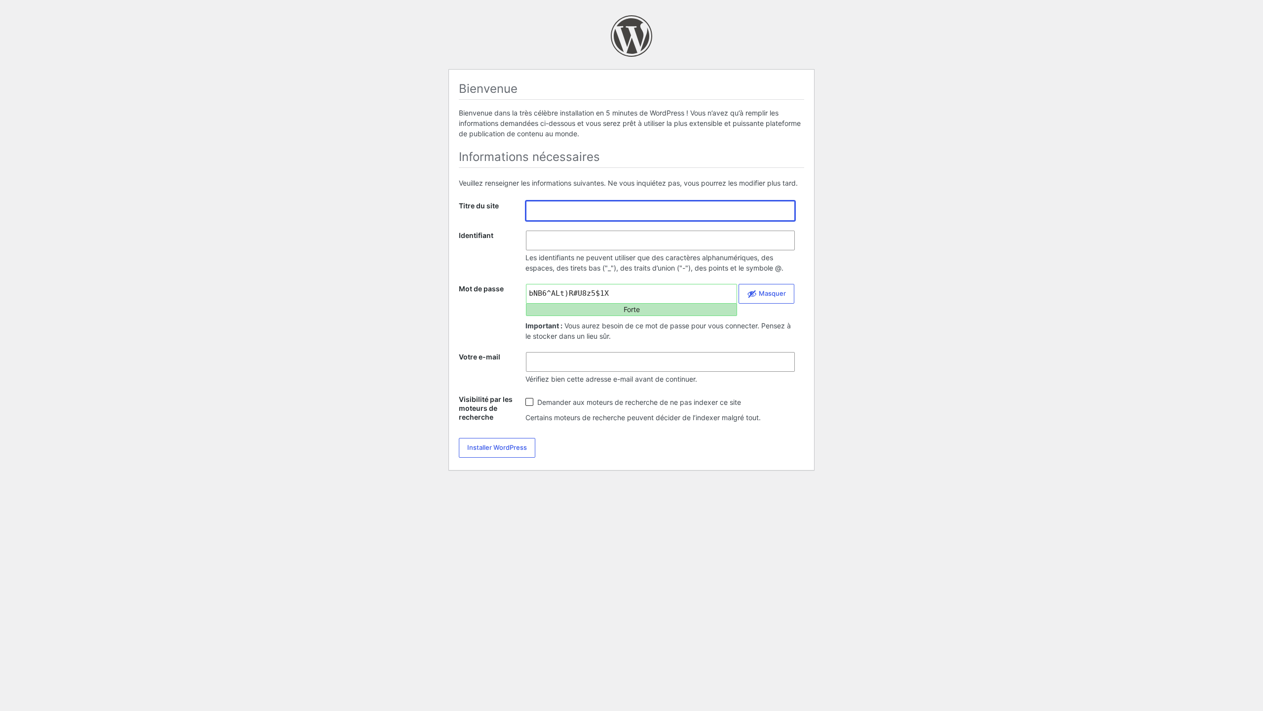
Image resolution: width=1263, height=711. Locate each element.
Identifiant (476, 235)
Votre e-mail (479, 357)
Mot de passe (481, 288)
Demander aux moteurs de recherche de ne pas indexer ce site (638, 402)
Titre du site (479, 205)
